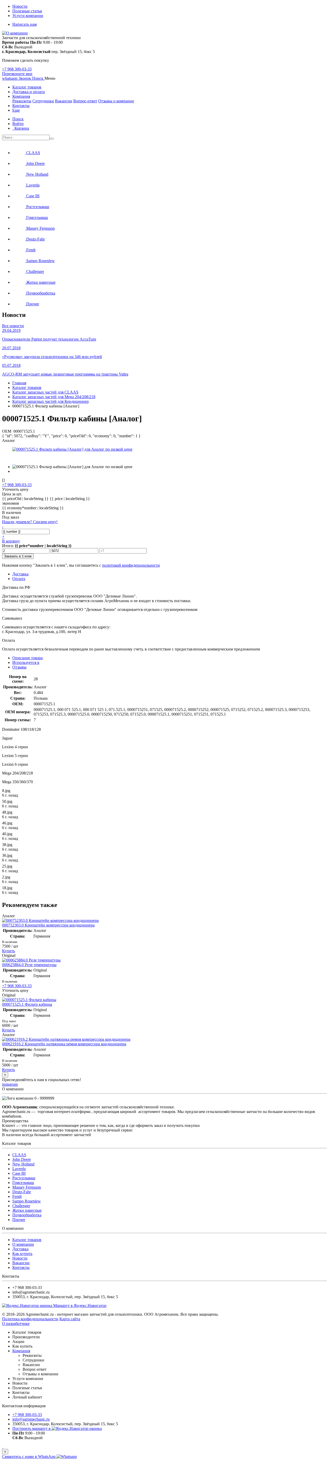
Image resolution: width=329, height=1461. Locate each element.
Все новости (13, 326)
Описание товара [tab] (27, 658)
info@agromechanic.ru (31, 1419)
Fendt (17, 1196)
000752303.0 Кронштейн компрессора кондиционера (48, 925)
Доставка (20, 1249)
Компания (21, 96)
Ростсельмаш (23, 1178)
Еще (16, 110)
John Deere (21, 1159)
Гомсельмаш (23, 1182)
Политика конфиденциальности (30, 1319)
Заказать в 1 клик (18, 556)
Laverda (19, 1168)
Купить (8, 951)
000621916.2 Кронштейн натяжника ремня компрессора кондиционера (64, 1044)
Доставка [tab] (20, 574)
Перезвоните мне (17, 74)
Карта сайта (69, 1319)
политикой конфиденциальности (131, 565)
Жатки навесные (27, 1210)
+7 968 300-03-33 (17, 69)
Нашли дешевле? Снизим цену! (30, 522)
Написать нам (24, 24)
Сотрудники (43, 101)
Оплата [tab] (18, 578)
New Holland (23, 1164)
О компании (23, 1244)
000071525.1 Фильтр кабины (27, 1004)
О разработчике (16, 1323)
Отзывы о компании (116, 101)
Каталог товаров (26, 87)
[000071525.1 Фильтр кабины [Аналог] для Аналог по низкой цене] (72, 449)
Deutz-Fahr (21, 1192)
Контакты (21, 105)
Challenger (21, 1206)
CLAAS (19, 1155)
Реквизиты (21, 101)
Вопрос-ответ (85, 101)
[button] (38, 78)
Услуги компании (27, 15)
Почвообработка (26, 1215)
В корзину (11, 541)
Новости (20, 6)
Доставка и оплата (28, 92)
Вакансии (63, 101)
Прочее (18, 1219)
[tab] (25, 662)
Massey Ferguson (26, 1187)
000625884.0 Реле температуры (29, 965)
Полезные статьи (27, 11)
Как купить (22, 1253)
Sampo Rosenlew (26, 1201)
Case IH (19, 1173)
